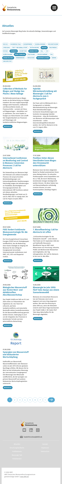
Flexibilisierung (40, 44)
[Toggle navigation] (54, 7)
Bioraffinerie (27, 44)
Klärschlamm (7, 54)
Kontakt (45, 444)
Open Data (6, 47)
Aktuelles (17, 444)
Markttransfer (20, 54)
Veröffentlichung (43, 58)
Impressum (45, 448)
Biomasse (14, 51)
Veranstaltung (8, 58)
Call (41, 51)
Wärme (54, 58)
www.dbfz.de (24, 477)
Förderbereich (17, 459)
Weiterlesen (7, 126)
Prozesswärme (42, 54)
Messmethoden (53, 44)
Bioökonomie (34, 47)
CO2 (47, 51)
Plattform (31, 54)
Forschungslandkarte (17, 448)
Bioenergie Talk (15, 44)
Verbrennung (20, 58)
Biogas (5, 51)
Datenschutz (45, 451)
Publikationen (17, 451)
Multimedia (53, 47)
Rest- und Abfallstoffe (19, 47)
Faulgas (44, 47)
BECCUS (5, 44)
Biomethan (23, 51)
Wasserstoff (7, 61)
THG (51, 54)
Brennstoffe (33, 51)
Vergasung (31, 58)
